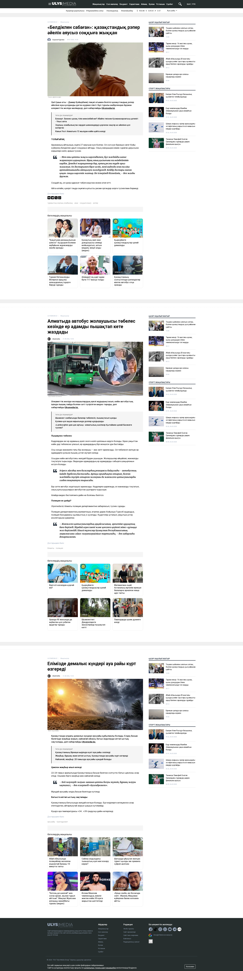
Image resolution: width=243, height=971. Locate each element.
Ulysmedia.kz (108, 108)
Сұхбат (169, 4)
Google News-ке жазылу (163, 935)
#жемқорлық (112, 11)
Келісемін (190, 967)
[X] (56, 197)
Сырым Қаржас (58, 40)
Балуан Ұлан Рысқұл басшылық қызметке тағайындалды (179, 95)
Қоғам (152, 4)
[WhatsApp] (59, 197)
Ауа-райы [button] (171, 11)
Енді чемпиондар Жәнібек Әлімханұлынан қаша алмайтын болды (178, 111)
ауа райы (51, 822)
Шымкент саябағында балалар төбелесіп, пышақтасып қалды (86, 418)
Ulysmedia (56, 339)
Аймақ (144, 4)
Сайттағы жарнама (130, 935)
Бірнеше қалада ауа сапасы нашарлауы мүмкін (177, 75)
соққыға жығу (85, 203)
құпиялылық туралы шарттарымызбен (100, 968)
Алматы (50, 548)
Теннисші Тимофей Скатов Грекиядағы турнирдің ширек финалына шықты (178, 141)
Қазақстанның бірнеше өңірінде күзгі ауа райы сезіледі (82, 752)
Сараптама (134, 4)
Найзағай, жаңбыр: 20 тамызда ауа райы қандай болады (83, 759)
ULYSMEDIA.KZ (52, 22)
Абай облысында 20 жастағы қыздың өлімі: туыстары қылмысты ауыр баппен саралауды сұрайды (180, 61)
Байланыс (127, 939)
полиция (59, 548)
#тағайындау (127, 11)
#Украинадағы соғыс (95, 11)
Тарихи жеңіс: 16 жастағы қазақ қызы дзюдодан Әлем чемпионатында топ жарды (179, 46)
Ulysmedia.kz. (72, 407)
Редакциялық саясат (131, 942)
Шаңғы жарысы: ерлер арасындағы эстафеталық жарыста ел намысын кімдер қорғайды (180, 126)
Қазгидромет (62, 822)
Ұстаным (160, 4)
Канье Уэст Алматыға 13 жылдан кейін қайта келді (80, 131)
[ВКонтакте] (48, 197)
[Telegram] (52, 197)
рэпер (95, 203)
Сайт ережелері (129, 932)
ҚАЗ (188, 4)
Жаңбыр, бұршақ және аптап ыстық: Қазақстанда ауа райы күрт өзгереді (91, 756)
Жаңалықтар (99, 4)
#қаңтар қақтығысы (75, 11)
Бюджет (124, 4)
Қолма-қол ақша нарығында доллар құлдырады (79, 421)
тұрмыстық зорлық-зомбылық (60, 203)
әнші (76, 203)
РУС (194, 4)
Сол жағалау (112, 4)
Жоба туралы (128, 929)
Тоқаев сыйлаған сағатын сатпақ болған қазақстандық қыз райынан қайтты (181, 30)
